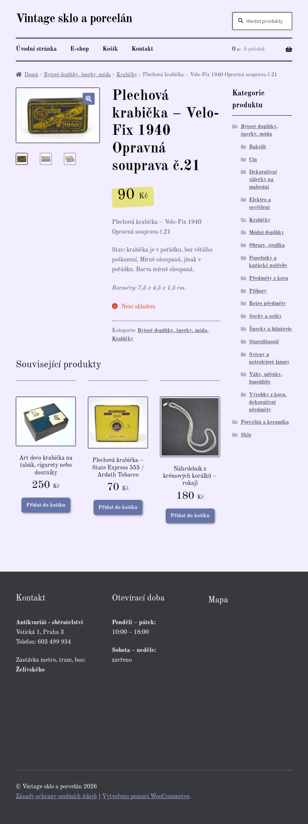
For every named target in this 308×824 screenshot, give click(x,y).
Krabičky (126, 74)
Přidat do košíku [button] (45, 505)
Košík (110, 49)
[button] (89, 99)
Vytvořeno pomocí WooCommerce (145, 797)
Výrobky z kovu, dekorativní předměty (268, 402)
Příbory (258, 291)
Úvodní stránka (36, 49)
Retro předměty (267, 303)
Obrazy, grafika (267, 245)
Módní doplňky (266, 232)
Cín (253, 159)
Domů (31, 74)
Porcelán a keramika (265, 422)
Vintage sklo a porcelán (74, 19)
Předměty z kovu (268, 278)
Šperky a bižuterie (270, 329)
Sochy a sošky (265, 316)
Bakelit (257, 146)
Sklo (246, 435)
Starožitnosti (264, 341)
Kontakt (142, 49)
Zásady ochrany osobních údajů (56, 797)
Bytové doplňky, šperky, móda (77, 74)
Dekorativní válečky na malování (263, 179)
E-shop (79, 49)
